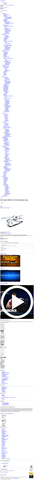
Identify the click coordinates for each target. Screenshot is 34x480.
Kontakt (3, 382)
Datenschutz (3, 380)
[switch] (31, 470)
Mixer (3, 440)
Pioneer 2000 (3, 454)
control (3, 442)
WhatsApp (5, 474)
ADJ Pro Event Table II (5, 435)
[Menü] (32, 465)
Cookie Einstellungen (5, 383)
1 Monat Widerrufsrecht (5, 378)
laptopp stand (3, 441)
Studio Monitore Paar (5, 452)
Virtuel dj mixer (4, 433)
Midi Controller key (4, 431)
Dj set (3, 429)
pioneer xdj (3, 445)
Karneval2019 (4, 448)
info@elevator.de (15, 235)
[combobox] (4, 7)
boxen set (3, 434)
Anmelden (5, 3)
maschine (3, 450)
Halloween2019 (4, 456)
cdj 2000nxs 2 (4, 436)
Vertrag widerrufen (4, 386)
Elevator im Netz (4, 391)
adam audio (3, 443)
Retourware (3, 395)
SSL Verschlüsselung (5, 379)
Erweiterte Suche (2, 8)
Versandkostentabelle (15, 478)
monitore (3, 438)
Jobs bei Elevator (4, 374)
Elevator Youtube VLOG (6, 410)
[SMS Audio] (2, 202)
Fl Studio (3, 432)
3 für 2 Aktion (4, 428)
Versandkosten (9, 233)
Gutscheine (3, 390)
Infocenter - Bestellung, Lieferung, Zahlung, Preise (8, 397)
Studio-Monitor (4, 439)
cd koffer (3, 437)
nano (2, 446)
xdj (2, 451)
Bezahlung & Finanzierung (5, 372)
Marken (3, 389)
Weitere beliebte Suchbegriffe (6, 458)
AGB (2, 381)
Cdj (2, 449)
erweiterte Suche (4, 375)
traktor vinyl (3, 444)
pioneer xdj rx (4, 455)
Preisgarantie (3, 387)
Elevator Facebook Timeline (16, 410)
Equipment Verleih (4, 388)
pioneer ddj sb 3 (4, 453)
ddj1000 (3, 457)
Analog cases (3, 430)
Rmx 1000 (3, 447)
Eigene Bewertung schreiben (4, 238)
